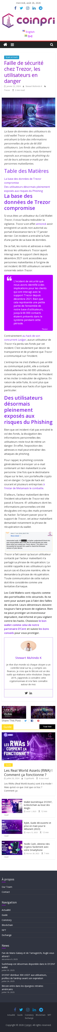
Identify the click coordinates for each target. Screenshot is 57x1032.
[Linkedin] (30, 693)
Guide (8, 765)
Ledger (22, 339)
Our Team (7, 886)
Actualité (6, 909)
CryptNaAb (29, 778)
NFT (4, 930)
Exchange (7, 935)
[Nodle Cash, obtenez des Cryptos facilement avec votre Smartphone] (12, 842)
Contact (6, 891)
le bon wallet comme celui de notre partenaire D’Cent (25, 625)
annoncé (41, 224)
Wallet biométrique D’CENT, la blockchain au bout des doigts (38, 805)
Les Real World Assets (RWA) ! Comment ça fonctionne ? (28, 772)
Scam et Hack (12, 57)
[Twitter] (26, 693)
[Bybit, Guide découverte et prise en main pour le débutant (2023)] (12, 821)
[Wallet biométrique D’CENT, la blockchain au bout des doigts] (12, 800)
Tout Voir (47, 726)
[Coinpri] (5, 44)
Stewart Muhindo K (34, 86)
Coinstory (7, 920)
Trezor (7, 90)
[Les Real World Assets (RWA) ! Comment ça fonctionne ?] (28, 733)
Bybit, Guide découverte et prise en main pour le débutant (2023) (37, 825)
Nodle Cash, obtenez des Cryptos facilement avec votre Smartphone (37, 846)
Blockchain (7, 925)
